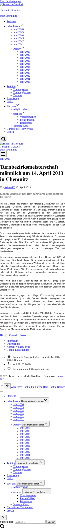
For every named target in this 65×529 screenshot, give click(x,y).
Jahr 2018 (25, 57)
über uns (11, 483)
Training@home (21, 92)
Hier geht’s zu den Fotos (13, 335)
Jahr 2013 (25, 72)
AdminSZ (9, 187)
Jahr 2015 (25, 66)
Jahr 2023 (18, 38)
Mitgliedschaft (20, 109)
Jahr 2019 (25, 54)
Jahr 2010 (25, 81)
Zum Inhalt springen (10, 1)
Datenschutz (13, 343)
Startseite (11, 21)
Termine (17, 95)
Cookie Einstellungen (18, 349)
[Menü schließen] (1, 391)
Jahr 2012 (25, 75)
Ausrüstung (13, 98)
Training (11, 463)
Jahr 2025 (18, 32)
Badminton (26, 122)
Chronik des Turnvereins (20, 128)
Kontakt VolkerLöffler (18, 346)
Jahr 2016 (25, 63)
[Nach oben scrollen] (2, 387)
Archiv (17, 424)
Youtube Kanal (21, 125)
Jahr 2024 (18, 35)
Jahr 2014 (25, 69)
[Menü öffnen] (3, 154)
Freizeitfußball (27, 119)
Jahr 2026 (18, 29)
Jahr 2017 (25, 60)
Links (10, 101)
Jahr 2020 (25, 51)
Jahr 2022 (18, 41)
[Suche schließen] (3, 517)
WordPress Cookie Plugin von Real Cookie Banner (38, 387)
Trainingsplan (20, 89)
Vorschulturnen (28, 116)
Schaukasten (13, 401)
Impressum (12, 340)
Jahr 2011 (25, 78)
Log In (10, 131)
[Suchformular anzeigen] (3, 139)
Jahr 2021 (18, 44)
